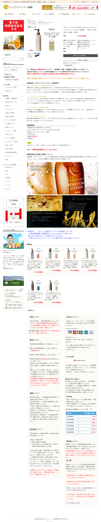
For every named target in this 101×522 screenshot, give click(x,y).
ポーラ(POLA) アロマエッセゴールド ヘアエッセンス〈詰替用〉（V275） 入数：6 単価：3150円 (35, 296)
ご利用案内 (51, 14)
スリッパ (6, 69)
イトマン (8, 185)
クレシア (8, 188)
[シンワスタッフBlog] (13, 248)
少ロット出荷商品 (32, 23)
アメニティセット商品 (11, 141)
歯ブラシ (8, 105)
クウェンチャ (6, 67)
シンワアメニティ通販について (81, 2)
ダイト (7, 174)
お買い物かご (92, 14)
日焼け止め (14, 69)
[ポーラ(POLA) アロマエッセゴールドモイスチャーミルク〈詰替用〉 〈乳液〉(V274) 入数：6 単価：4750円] (89, 253)
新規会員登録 (65, 14)
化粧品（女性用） (32, 21)
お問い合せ (95, 2)
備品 (7, 159)
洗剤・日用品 (9, 148)
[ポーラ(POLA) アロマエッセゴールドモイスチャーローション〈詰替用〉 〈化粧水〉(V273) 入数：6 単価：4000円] (71, 253)
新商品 (24, 14)
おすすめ (37, 14)
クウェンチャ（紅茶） (11, 87)
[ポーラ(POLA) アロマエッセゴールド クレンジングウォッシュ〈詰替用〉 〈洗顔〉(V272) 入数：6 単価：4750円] (53, 253)
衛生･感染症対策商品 (11, 152)
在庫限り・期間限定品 (11, 98)
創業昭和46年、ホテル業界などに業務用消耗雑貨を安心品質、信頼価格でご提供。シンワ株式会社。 (30, 2)
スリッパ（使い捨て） (11, 120)
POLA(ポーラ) (31, 22)
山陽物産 (8, 178)
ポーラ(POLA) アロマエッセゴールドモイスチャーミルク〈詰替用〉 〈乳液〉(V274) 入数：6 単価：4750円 (89, 264)
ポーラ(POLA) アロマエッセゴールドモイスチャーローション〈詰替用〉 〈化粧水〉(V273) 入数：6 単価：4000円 (71, 264)
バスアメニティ (10, 109)
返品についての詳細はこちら (72, 62)
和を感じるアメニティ (11, 102)
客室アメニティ (10, 127)
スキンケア (40, 21)
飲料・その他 (9, 145)
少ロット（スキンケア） (43, 23)
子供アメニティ (10, 134)
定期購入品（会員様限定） (13, 79)
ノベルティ (8, 156)
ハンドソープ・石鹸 (11, 131)
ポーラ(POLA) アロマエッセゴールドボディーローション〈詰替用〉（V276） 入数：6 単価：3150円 (53, 296)
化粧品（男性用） (10, 116)
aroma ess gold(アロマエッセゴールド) (45, 22)
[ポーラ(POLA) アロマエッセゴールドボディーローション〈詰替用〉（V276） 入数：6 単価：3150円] (53, 285)
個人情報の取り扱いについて (42, 519)
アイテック (8, 181)
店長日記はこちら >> (8, 268)
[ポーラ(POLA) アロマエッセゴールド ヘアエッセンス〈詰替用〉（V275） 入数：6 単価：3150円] (35, 285)
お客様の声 (10, 14)
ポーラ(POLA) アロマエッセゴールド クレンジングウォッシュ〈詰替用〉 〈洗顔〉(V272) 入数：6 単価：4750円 (53, 264)
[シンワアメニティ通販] (18, 9)
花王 (7, 170)
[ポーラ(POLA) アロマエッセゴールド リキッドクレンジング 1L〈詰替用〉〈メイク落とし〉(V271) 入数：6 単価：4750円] (35, 253)
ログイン (78, 14)
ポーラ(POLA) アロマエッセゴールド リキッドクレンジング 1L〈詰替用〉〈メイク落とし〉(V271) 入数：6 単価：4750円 (35, 265)
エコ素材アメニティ (11, 123)
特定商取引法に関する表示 (60, 519)
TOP (28, 19)
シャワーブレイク (16, 67)
